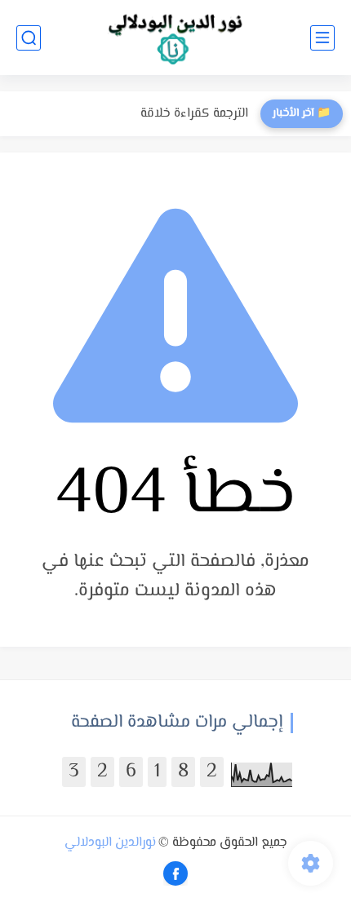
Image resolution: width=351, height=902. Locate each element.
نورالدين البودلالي (110, 843)
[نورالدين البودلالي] (175, 38)
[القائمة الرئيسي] (322, 38)
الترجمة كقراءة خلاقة (194, 114)
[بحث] (28, 38)
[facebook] (175, 873)
